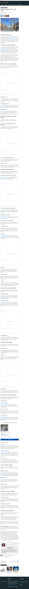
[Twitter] (3, 16)
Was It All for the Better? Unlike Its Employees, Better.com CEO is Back (16, 572)
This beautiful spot (3, 356)
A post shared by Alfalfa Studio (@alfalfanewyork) (9, 94)
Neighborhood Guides (4, 6)
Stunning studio (3, 98)
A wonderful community (4, 498)
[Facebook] (1, 16)
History (8, 555)
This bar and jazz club (3, 302)
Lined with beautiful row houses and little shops (7, 216)
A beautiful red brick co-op (4, 445)
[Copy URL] (8, 16)
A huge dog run (3, 505)
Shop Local (10, 556)
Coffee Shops (5, 555)
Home (1, 6)
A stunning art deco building (4, 417)
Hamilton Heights (14, 37)
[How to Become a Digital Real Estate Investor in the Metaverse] (9, 569)
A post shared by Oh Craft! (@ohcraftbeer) (9, 332)
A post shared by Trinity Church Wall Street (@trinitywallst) (10, 205)
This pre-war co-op (3, 459)
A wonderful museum (3, 126)
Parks (15, 555)
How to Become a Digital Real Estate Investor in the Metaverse (9, 572)
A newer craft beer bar (4, 337)
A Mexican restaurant (3, 282)
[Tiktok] (24, 582)
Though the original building (4, 452)
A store (1, 105)
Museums (14, 555)
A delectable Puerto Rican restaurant (5, 235)
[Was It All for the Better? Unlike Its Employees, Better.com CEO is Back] (16, 569)
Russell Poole (9, 547)
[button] (27, 5)
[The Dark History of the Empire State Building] (3, 569)
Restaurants (7, 556)
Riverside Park (2, 479)
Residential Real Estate (3, 556)
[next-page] (2, 574)
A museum (2, 159)
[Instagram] (21, 582)
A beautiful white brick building (5, 404)
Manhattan (8, 6)
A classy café (2, 390)
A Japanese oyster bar (3, 269)
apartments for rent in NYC (12, 586)
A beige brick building (3, 410)
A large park (2, 472)
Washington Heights (13, 38)
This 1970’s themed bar (4, 295)
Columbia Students (9, 41)
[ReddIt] (5, 16)
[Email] (6, 16)
